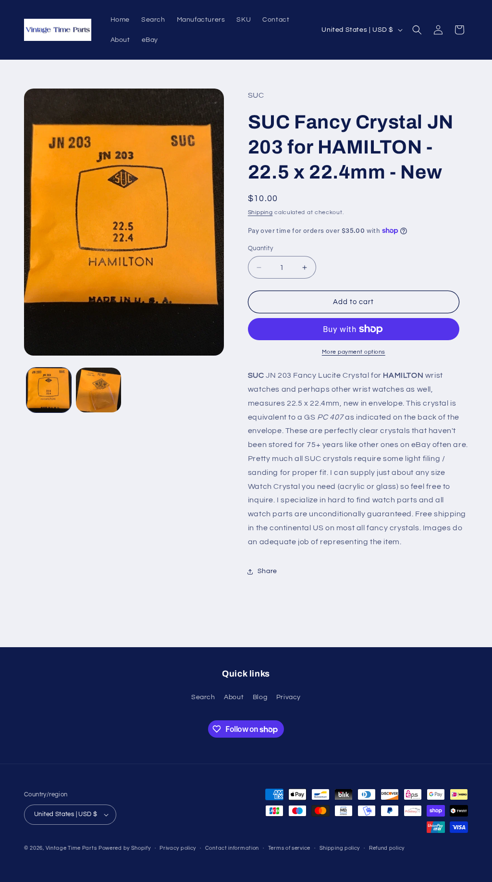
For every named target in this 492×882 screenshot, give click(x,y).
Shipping (260, 212)
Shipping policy (340, 848)
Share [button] (267, 571)
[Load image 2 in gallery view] (98, 390)
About (234, 697)
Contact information (232, 848)
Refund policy (387, 848)
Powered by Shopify (124, 848)
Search (203, 697)
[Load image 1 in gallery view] (48, 390)
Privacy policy (178, 848)
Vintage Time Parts (71, 848)
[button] (417, 29)
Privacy (288, 697)
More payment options (353, 352)
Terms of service (289, 848)
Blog (260, 697)
